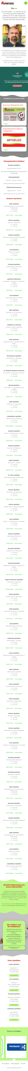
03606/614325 (9, 334)
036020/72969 (9, 470)
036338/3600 (9, 543)
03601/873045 (9, 499)
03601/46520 (9, 455)
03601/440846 (9, 558)
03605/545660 (9, 752)
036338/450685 (10, 589)
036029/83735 (9, 633)
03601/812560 (9, 693)
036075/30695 (9, 679)
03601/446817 (9, 365)
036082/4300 (9, 380)
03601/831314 (9, 230)
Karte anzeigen (18, 215)
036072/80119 (9, 290)
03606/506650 (9, 244)
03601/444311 (9, 319)
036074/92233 (9, 350)
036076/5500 (9, 708)
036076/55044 (9, 574)
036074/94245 (9, 484)
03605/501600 (9, 528)
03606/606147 (9, 514)
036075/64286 (9, 259)
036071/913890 (10, 648)
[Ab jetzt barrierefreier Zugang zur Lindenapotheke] (14, 140)
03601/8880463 (10, 426)
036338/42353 (9, 411)
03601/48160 (9, 604)
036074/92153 (9, 440)
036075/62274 (9, 618)
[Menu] (25, 3)
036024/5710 (9, 781)
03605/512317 (9, 396)
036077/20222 (9, 215)
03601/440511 (9, 274)
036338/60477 (9, 305)
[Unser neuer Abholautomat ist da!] (14, 114)
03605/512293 (9, 664)
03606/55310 (9, 737)
